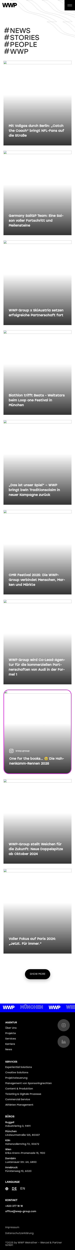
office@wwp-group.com (20, 1211)
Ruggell (18, 1124)
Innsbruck (18, 1169)
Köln (22, 1142)
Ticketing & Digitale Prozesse (23, 1094)
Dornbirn (21, 1160)
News (8, 1049)
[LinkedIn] (64, 1042)
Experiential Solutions (18, 1067)
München (22, 1133)
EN (22, 1188)
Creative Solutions (16, 1072)
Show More (37, 974)
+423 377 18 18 (14, 1206)
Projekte (10, 1033)
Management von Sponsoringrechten (28, 1083)
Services (10, 1039)
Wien (25, 1151)
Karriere (10, 1044)
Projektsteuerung (16, 1078)
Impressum (12, 1227)
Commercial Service (17, 1099)
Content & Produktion (19, 1089)
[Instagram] (64, 1025)
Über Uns (11, 1028)
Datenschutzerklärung (19, 1233)
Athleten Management (19, 1105)
